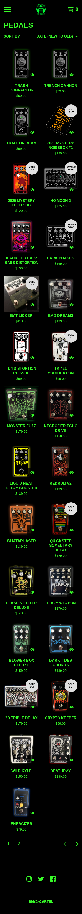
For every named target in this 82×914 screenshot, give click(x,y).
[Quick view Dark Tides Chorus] (72, 650)
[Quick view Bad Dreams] (72, 305)
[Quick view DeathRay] (72, 760)
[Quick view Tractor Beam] (32, 132)
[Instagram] (29, 879)
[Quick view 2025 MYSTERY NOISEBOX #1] (72, 132)
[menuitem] (41, 36)
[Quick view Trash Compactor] (32, 75)
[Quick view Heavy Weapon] (72, 592)
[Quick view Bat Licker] (32, 305)
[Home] (41, 9)
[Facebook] (53, 879)
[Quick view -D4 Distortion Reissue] (32, 358)
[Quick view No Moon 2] (72, 190)
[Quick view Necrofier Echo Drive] (72, 415)
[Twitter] (41, 879)
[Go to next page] (76, 844)
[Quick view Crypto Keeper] (72, 707)
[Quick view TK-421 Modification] (72, 358)
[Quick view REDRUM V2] (72, 473)
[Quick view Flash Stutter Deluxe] (32, 592)
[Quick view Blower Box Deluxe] (32, 650)
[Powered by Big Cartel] (41, 901)
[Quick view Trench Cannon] (72, 75)
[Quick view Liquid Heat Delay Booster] (32, 473)
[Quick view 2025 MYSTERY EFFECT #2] (32, 190)
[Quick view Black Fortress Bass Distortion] (32, 247)
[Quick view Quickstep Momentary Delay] (72, 530)
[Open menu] (7, 9)
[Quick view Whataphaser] (32, 530)
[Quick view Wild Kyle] (32, 760)
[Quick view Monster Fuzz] (32, 415)
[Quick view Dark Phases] (72, 247)
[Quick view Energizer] (32, 813)
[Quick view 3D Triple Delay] (32, 707)
